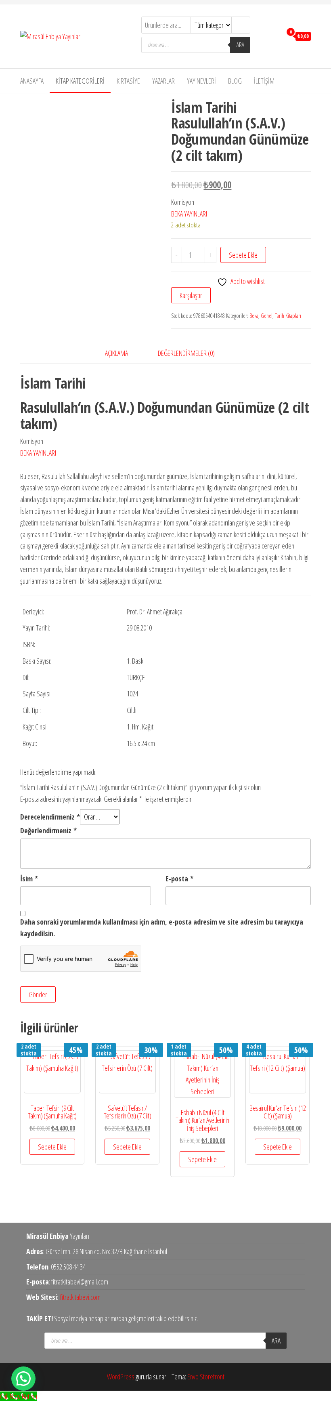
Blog (235, 81)
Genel (266, 315)
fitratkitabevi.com (80, 1297)
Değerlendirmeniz (48, 830)
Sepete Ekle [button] (52, 1147)
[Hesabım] (273, 35)
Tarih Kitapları (288, 315)
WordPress (120, 1376)
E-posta (179, 878)
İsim (29, 878)
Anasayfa (32, 81)
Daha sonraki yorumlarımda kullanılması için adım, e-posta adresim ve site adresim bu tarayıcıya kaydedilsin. (161, 927)
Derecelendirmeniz (50, 817)
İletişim (264, 81)
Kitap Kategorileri (80, 81)
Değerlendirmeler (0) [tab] (186, 353)
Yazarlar (163, 81)
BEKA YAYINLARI (189, 214)
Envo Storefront (205, 1376)
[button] (23, 1378)
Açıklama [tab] (116, 353)
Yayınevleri (201, 81)
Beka (253, 315)
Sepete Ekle (243, 255)
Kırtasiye (128, 81)
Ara (240, 44)
